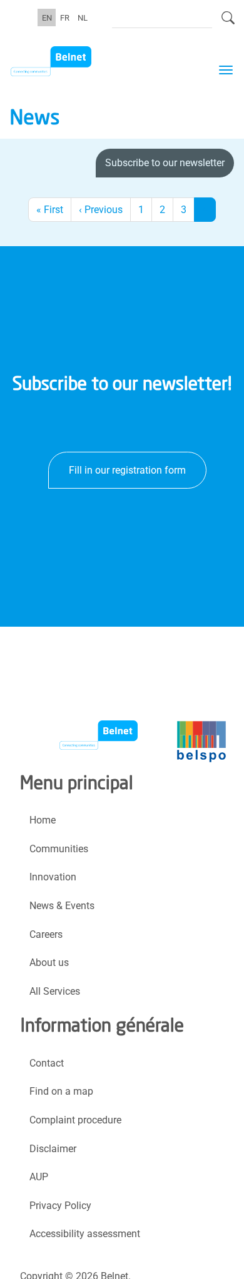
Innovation (52, 877)
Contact (46, 1063)
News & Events (61, 906)
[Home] (73, 61)
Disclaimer (52, 1149)
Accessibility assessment (84, 1234)
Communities (58, 849)
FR (64, 17)
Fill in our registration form (127, 470)
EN (47, 17)
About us (49, 962)
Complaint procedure (75, 1120)
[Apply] (228, 23)
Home (42, 820)
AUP (38, 1177)
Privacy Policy (60, 1206)
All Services (54, 991)
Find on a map (61, 1091)
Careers (46, 934)
